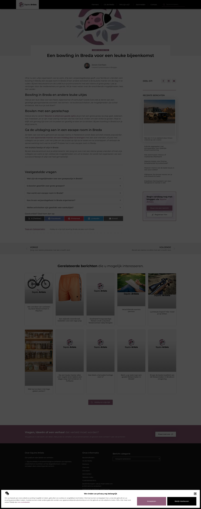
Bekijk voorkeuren (182, 501)
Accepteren (151, 501)
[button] (195, 494)
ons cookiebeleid (24, 502)
